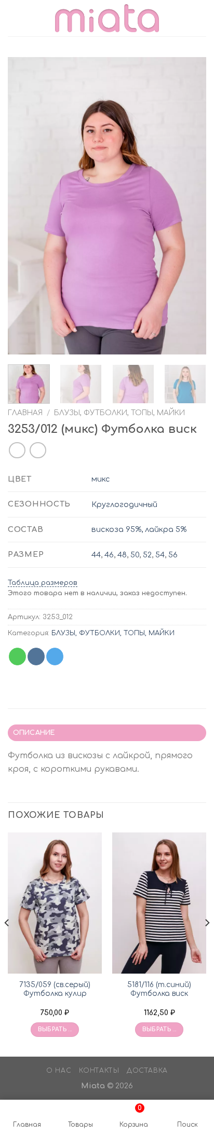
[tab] (107, 732)
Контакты (99, 1070)
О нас (58, 1070)
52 (147, 555)
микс (100, 479)
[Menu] (14, 18)
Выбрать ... (55, 1029)
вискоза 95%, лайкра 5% (138, 529)
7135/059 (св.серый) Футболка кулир (54, 989)
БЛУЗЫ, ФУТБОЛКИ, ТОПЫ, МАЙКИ (119, 413)
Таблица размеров (42, 582)
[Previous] (25, 206)
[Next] (189, 206)
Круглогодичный (124, 504)
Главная (25, 413)
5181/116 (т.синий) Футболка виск (159, 989)
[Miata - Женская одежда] (107, 18)
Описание (34, 732)
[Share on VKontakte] (36, 656)
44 (96, 555)
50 (134, 555)
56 (173, 555)
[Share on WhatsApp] (17, 656)
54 (160, 555)
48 (122, 555)
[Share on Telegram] (54, 656)
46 (109, 555)
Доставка (147, 1070)
